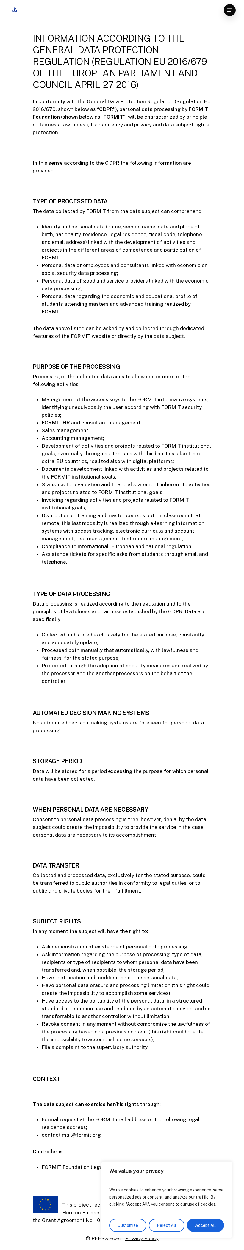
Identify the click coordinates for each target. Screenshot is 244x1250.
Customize (128, 1225)
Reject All (166, 1225)
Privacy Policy (142, 1238)
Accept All (205, 1225)
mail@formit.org (81, 1135)
